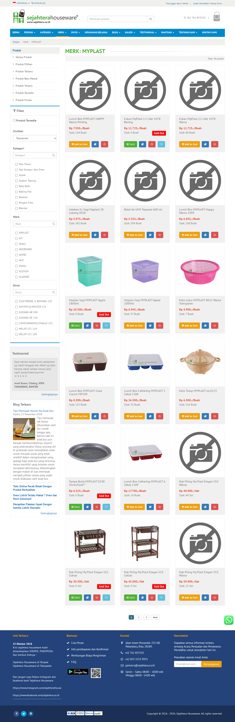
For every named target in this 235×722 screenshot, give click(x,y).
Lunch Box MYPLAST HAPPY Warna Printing (86, 120)
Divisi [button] (74, 32)
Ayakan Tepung (27, 180)
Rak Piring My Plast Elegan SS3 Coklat (143, 574)
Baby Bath (24, 186)
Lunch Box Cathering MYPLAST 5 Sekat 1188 (144, 392)
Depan (15, 32)
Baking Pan (25, 191)
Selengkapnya (49, 394)
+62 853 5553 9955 (136, 659)
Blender (23, 208)
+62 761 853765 (134, 652)
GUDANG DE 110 (28, 317)
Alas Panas (25, 164)
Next (155, 617)
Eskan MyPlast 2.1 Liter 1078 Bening (142, 120)
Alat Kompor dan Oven (31, 169)
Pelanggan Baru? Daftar (177, 3)
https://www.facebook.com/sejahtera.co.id (36, 695)
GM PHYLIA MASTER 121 (32, 306)
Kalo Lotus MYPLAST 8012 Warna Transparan (200, 302)
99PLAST (24, 232)
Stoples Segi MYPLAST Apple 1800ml (87, 302)
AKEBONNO (25, 249)
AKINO (22, 254)
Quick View (89, 109)
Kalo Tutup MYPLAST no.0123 (198, 391)
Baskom (23, 197)
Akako (22, 243)
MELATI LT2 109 (28, 334)
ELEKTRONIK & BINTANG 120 (35, 301)
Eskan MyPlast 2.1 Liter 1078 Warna (197, 120)
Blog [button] (115, 32)
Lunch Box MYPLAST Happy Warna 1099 (196, 211)
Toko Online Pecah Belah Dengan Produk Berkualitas (32, 488)
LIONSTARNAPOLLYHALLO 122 (36, 323)
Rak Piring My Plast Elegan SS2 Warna (198, 483)
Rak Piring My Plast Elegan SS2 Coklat (88, 574)
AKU (21, 260)
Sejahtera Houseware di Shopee (30, 662)
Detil (132, 144)
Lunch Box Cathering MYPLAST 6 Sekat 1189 (144, 483)
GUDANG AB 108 (28, 312)
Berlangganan (211, 664)
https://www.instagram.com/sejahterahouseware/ (40, 688)
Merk (61, 32)
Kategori (45, 32)
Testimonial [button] (147, 32)
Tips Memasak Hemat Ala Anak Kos (33, 411)
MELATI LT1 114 (28, 328)
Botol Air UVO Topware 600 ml (143, 209)
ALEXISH (23, 271)
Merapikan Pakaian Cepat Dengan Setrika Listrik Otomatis (32, 506)
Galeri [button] (129, 32)
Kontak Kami (209, 32)
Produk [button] (29, 32)
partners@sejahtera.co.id (140, 665)
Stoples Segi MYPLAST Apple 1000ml (142, 302)
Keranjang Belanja (96, 32)
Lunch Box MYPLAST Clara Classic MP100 (85, 392)
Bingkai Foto (26, 202)
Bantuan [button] (166, 32)
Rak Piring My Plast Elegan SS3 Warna (198, 574)
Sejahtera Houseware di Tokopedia (32, 665)
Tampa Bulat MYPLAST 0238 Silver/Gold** (87, 483)
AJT (21, 238)
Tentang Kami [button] (187, 32)
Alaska (22, 265)
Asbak (22, 175)
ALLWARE (24, 276)
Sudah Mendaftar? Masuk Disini (207, 3)
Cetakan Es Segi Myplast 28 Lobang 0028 (86, 211)
